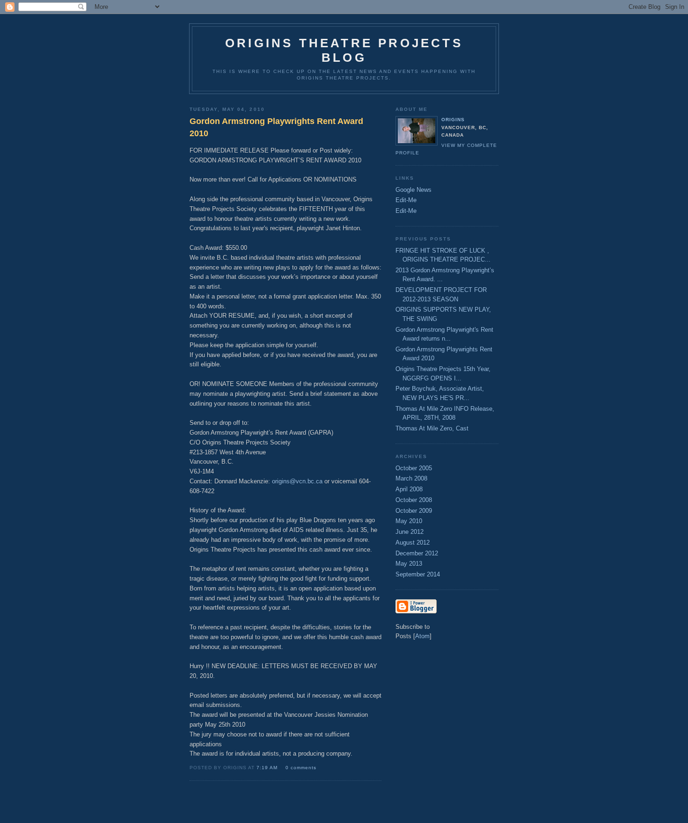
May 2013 (408, 563)
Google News (413, 189)
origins (453, 119)
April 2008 (409, 489)
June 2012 (409, 531)
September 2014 (417, 574)
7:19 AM (267, 767)
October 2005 (413, 468)
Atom (422, 636)
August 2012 (412, 542)
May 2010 (408, 520)
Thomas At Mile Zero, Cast (431, 428)
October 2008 (413, 499)
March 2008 (411, 478)
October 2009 (413, 510)
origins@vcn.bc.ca (297, 481)
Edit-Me (406, 200)
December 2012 (416, 553)
